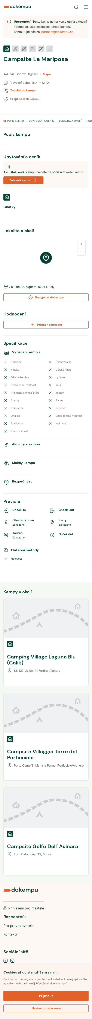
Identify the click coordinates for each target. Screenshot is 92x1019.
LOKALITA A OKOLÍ (70, 121)
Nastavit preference (46, 1008)
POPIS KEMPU (15, 121)
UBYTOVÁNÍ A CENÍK (41, 121)
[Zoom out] (81, 251)
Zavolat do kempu (23, 90)
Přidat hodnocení (49, 325)
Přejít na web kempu (25, 99)
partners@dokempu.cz (56, 32)
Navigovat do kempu (49, 297)
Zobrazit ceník (19, 180)
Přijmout (46, 996)
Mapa (47, 74)
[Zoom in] (81, 244)
